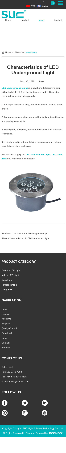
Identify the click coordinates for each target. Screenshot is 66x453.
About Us (6, 318)
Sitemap (6, 347)
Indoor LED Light (10, 275)
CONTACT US (12, 358)
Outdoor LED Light (11, 270)
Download (7, 333)
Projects (6, 323)
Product (25, 20)
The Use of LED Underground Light (30, 233)
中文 (33, 6)
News (41, 20)
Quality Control (9, 328)
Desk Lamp (7, 280)
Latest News (31, 52)
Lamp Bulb (7, 289)
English (45, 6)
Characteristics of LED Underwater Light (28, 238)
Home (8, 20)
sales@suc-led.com (19, 381)
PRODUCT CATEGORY (19, 261)
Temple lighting (9, 284)
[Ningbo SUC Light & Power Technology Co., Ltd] (33, 14)
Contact (58, 20)
